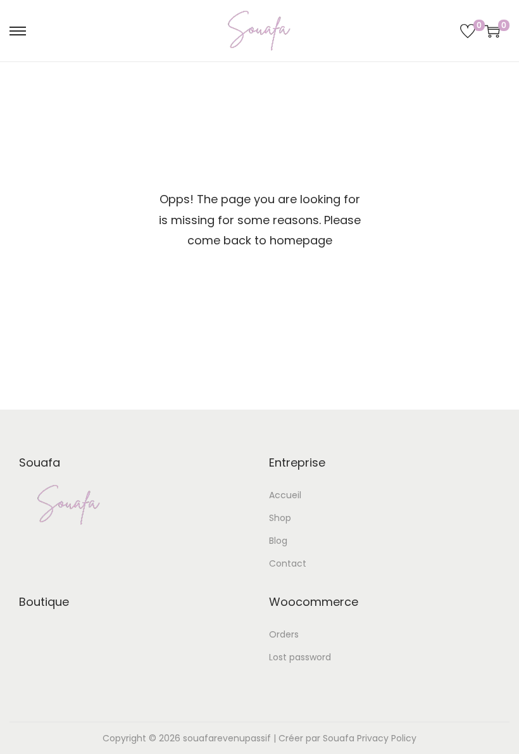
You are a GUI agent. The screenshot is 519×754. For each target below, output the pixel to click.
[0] (467, 31)
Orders (284, 634)
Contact (287, 563)
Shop (280, 518)
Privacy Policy (386, 738)
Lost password (300, 657)
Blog (278, 540)
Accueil (285, 495)
